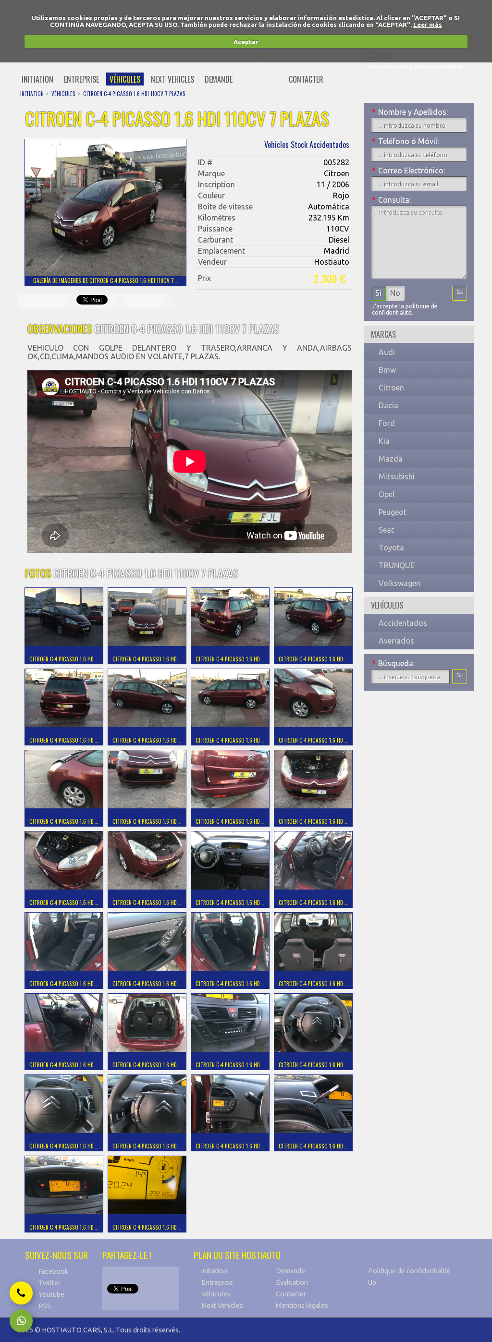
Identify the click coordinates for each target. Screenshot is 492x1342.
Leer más (427, 24)
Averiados (396, 640)
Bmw (387, 370)
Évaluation (292, 1282)
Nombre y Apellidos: (410, 112)
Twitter (49, 1283)
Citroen (391, 387)
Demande (290, 1271)
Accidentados (403, 623)
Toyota (391, 547)
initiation (37, 79)
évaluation (260, 79)
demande (219, 79)
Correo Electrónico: (408, 170)
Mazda (391, 458)
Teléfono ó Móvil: (405, 141)
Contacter (291, 1294)
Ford (387, 423)
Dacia (388, 405)
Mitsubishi (397, 476)
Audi (387, 352)
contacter (306, 79)
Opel (386, 494)
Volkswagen (399, 583)
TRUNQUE (397, 565)
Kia (384, 441)
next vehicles (172, 79)
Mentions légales (302, 1305)
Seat (386, 529)
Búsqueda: (393, 663)
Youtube (51, 1294)
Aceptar (246, 41)
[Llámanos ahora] (21, 1293)
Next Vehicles (222, 1305)
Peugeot (392, 512)
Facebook (53, 1271)
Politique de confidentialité (409, 1271)
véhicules (125, 79)
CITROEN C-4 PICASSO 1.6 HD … (63, 659)
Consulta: (391, 199)
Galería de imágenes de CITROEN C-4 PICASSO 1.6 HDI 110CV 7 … (106, 280)
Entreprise (217, 1282)
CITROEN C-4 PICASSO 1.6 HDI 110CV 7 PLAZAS (134, 94)
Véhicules (216, 1294)
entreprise (81, 79)
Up (372, 1282)
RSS (44, 1306)
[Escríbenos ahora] (21, 1320)
